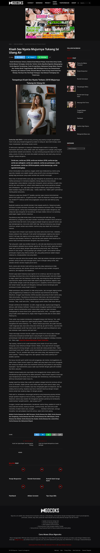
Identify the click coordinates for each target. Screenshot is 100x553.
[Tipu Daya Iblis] (54, 489)
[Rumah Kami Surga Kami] (54, 472)
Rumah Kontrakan (34, 479)
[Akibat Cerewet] (36, 489)
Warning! (39, 3)
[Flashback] (17, 489)
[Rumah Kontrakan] (36, 472)
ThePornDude (64, 3)
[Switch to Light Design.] (78, 3)
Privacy (47, 3)
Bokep (74, 3)
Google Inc (26, 550)
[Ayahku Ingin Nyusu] (71, 128)
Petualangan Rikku (82, 87)
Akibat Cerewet (33, 496)
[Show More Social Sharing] (50, 57)
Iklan (61, 550)
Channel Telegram (86, 550)
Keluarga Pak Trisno (83, 102)
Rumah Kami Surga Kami (53, 479)
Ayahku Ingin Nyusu (83, 126)
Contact (30, 3)
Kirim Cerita (55, 3)
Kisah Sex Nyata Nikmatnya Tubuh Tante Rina (33, 340)
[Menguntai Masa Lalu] (71, 136)
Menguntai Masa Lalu (83, 134)
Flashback (12, 496)
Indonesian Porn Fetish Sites (37, 545)
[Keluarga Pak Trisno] (71, 104)
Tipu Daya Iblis (51, 496)
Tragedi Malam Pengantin (81, 111)
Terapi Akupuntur (15, 479)
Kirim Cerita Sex (76, 550)
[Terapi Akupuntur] (17, 472)
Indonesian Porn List (51, 545)
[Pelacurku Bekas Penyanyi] (71, 65)
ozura (20, 452)
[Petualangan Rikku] (71, 89)
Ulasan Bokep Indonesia (64, 545)
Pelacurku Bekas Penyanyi (82, 64)
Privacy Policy (67, 550)
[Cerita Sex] (16, 3)
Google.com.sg (19, 539)
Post (71, 58)
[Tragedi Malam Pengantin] (71, 112)
